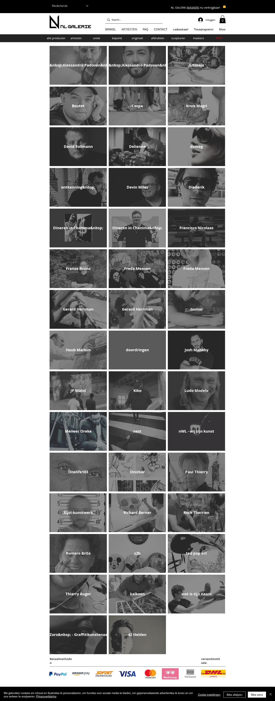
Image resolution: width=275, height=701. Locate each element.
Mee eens (257, 695)
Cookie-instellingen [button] (209, 695)
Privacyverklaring (46, 696)
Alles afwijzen (234, 695)
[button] (222, 19)
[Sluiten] (270, 694)
